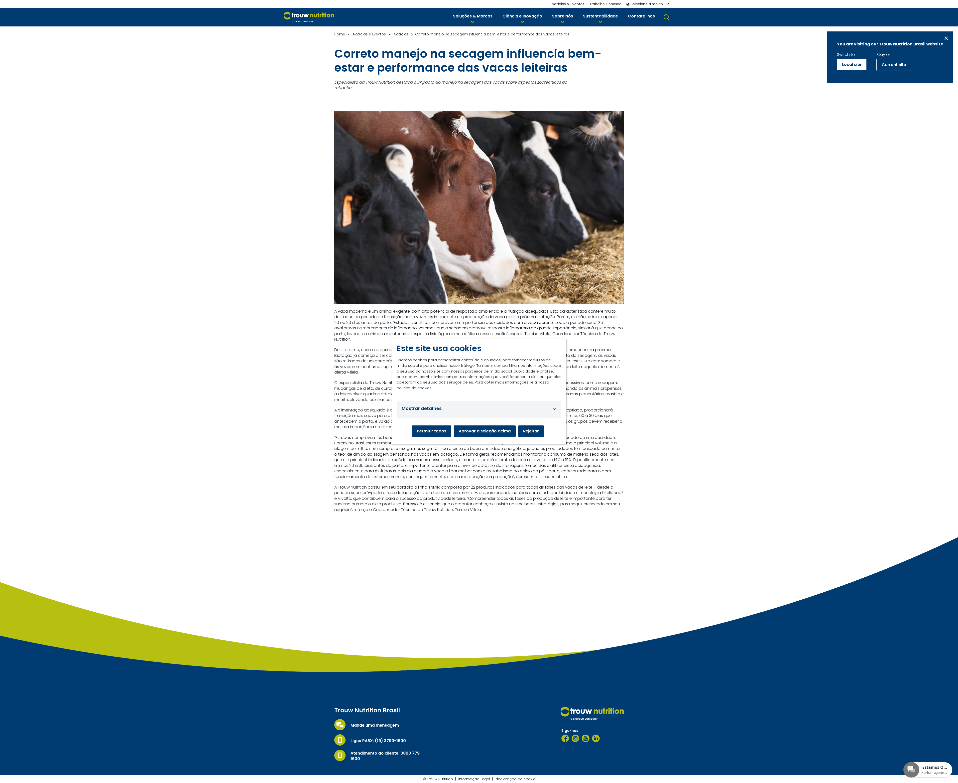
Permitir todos (431, 431)
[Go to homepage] (309, 17)
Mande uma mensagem (375, 725)
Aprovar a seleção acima (485, 431)
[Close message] (946, 38)
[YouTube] (586, 738)
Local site (851, 64)
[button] (472, 17)
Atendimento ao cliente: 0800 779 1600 (385, 756)
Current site (894, 65)
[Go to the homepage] (592, 713)
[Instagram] (575, 738)
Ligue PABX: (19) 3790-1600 (378, 741)
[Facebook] (565, 738)
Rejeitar (531, 431)
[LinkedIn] (596, 738)
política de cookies (414, 388)
